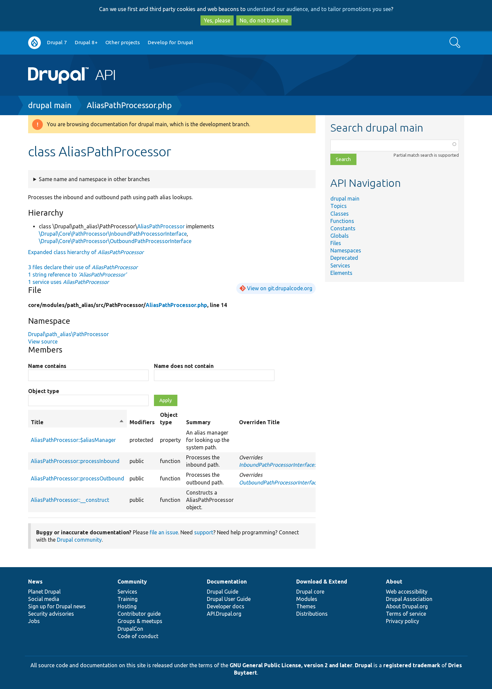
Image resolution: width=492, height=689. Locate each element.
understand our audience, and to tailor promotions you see (319, 9)
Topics (338, 206)
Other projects (122, 42)
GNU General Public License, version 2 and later (291, 665)
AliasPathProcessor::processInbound (75, 461)
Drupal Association (409, 599)
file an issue (164, 532)
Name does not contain (184, 366)
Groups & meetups (139, 621)
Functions (342, 221)
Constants (342, 228)
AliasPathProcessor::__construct (70, 500)
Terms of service (406, 614)
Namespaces (345, 250)
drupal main (50, 105)
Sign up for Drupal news (57, 606)
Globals (339, 236)
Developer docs (225, 606)
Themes (306, 606)
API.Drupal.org (224, 614)
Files (335, 243)
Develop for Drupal (170, 42)
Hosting (127, 606)
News (35, 582)
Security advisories (51, 614)
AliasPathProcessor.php (129, 105)
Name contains (47, 366)
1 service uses (68, 282)
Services (340, 265)
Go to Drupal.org (34, 42)
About (394, 582)
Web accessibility (406, 592)
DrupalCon (130, 629)
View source (43, 341)
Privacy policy (402, 621)
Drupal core (310, 592)
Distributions (312, 614)
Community (132, 582)
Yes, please (217, 20)
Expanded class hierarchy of (86, 252)
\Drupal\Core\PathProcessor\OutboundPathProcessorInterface (115, 241)
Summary (198, 422)
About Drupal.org (407, 606)
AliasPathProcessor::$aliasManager (73, 440)
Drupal (363, 665)
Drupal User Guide (229, 599)
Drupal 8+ (86, 42)
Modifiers (142, 422)
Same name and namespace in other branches (94, 179)
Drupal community (79, 540)
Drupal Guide (222, 592)
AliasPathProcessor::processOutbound (77, 478)
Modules (306, 599)
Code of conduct (137, 636)
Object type (43, 391)
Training (127, 599)
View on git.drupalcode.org (279, 288)
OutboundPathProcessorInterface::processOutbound (301, 482)
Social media (43, 599)
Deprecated (344, 258)
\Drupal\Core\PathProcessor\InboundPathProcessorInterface (113, 234)
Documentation (227, 582)
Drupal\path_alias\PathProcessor (68, 334)
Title (77, 422)
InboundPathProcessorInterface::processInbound (296, 465)
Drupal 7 (57, 42)
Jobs (34, 621)
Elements (341, 273)
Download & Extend (321, 582)
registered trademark (411, 665)
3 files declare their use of (83, 267)
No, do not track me (264, 20)
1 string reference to (77, 275)
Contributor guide (139, 614)
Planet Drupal (44, 592)
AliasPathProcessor (161, 226)
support (203, 532)
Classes (339, 214)
